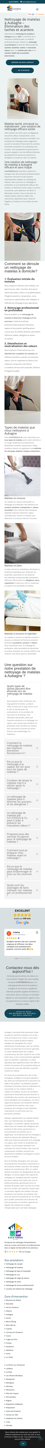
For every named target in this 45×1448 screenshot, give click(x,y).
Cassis (8, 1336)
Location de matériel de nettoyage (19, 1289)
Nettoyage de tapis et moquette (18, 1271)
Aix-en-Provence (12, 1307)
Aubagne (9, 1314)
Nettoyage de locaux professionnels (20, 1285)
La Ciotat (9, 1357)
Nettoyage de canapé (14, 1264)
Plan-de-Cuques (12, 1393)
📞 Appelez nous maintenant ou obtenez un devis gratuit (22, 1013)
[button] (37, 9)
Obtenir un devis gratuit (22, 62)
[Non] (40, 1439)
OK (23, 1444)
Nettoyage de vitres (13, 1282)
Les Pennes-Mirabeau (14, 1375)
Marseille (9, 1304)
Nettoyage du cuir (13, 1275)
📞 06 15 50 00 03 (22, 70)
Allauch (9, 1311)
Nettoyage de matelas (14, 1267)
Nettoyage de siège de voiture (17, 1278)
